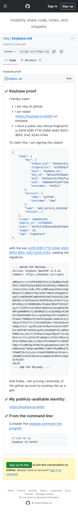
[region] (39, 268)
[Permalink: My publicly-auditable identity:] (6, 399)
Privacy (21, 490)
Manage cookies (45, 493)
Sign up (67, 6)
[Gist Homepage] (27, 6)
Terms (11, 490)
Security (32, 490)
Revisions (33, 60)
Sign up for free (19, 465)
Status (43, 490)
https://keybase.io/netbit (34, 116)
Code (12, 60)
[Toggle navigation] (5, 6)
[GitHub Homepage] (28, 503)
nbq (6, 38)
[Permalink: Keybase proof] (6, 91)
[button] (54, 51)
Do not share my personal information (39, 497)
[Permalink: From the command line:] (6, 416)
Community (56, 490)
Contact (28, 493)
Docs (68, 490)
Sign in (53, 6)
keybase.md (22, 38)
